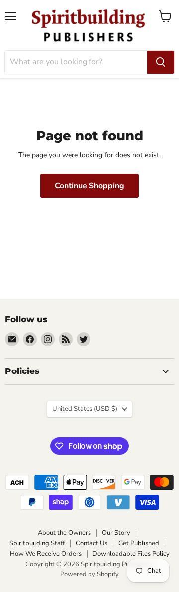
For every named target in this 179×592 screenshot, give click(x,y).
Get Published (138, 543)
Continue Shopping (89, 185)
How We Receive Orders (46, 553)
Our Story (116, 532)
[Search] (160, 62)
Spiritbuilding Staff (37, 543)
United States (84, 408)
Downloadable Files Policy (131, 553)
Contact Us (91, 543)
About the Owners (64, 532)
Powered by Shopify (89, 574)
